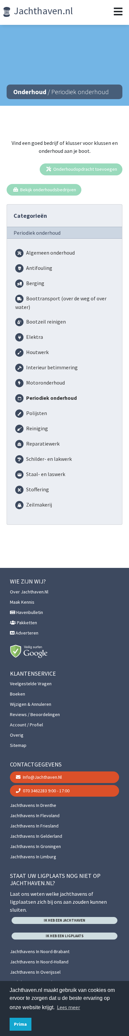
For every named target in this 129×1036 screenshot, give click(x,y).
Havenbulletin (29, 612)
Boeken (17, 694)
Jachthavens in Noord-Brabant (39, 951)
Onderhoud (29, 92)
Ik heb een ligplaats (65, 936)
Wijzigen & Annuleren (30, 704)
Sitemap (18, 745)
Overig (16, 735)
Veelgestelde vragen (31, 684)
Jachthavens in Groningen (35, 846)
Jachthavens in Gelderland (36, 836)
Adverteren (26, 633)
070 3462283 (45, 791)
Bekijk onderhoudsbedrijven (47, 190)
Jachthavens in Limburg (33, 857)
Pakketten (26, 623)
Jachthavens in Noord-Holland (39, 962)
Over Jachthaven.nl (29, 592)
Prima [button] (20, 1024)
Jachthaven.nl (42, 10)
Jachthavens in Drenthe (33, 805)
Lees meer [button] (68, 1007)
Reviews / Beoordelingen (35, 714)
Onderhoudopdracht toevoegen (84, 169)
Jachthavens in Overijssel (35, 972)
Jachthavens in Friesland (34, 826)
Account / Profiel (26, 725)
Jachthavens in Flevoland (35, 816)
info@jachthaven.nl (42, 777)
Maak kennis (22, 602)
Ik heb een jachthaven (64, 920)
